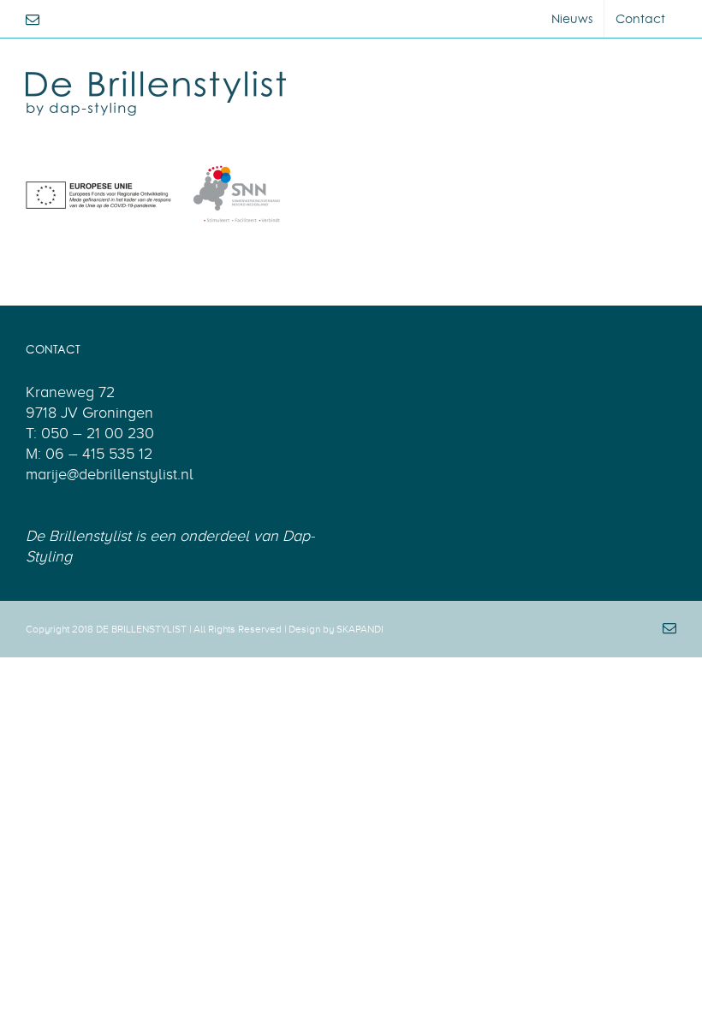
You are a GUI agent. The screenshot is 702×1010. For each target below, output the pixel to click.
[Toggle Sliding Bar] (656, 74)
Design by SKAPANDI (336, 629)
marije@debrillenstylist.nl (109, 474)
